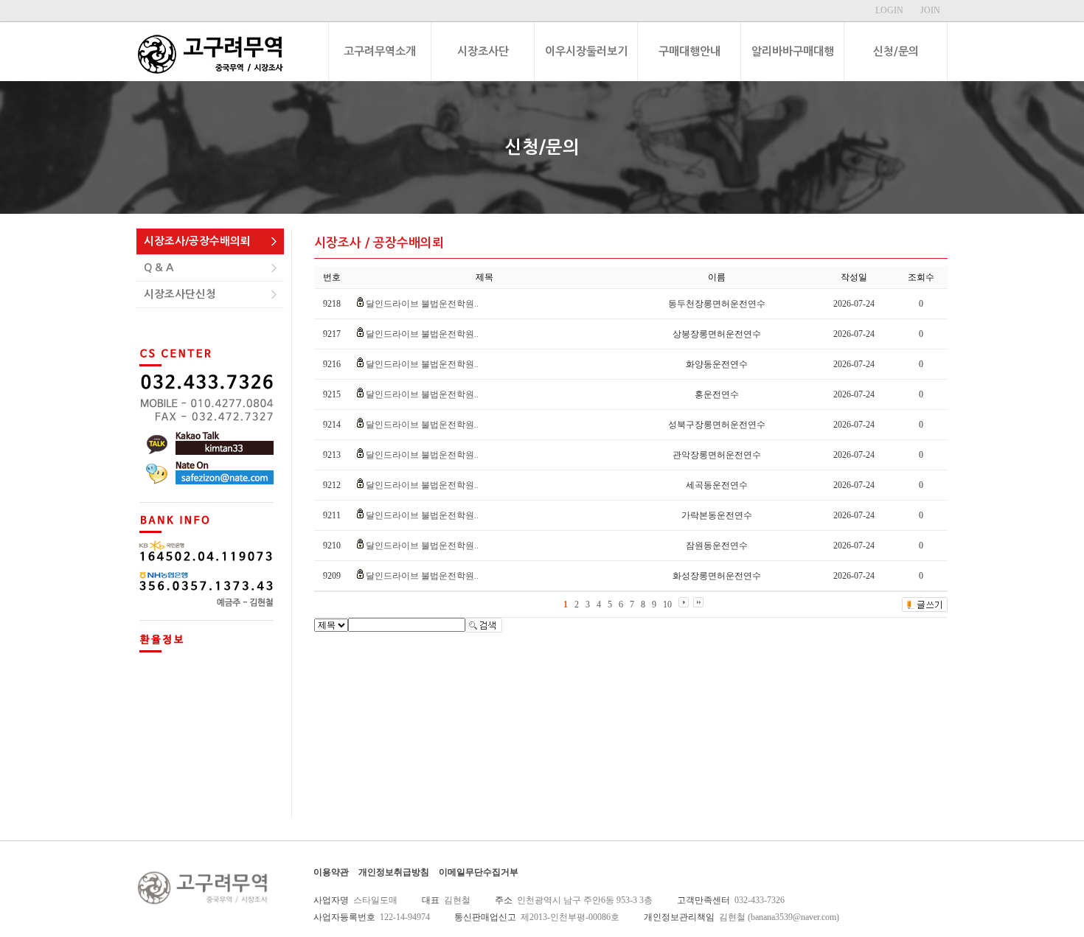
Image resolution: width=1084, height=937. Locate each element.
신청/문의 (896, 51)
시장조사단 (483, 51)
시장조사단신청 (180, 294)
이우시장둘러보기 (586, 51)
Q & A (158, 267)
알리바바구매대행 (792, 51)
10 (667, 604)
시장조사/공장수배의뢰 (197, 241)
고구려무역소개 (380, 51)
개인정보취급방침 (393, 872)
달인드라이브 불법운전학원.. (422, 304)
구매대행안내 (689, 51)
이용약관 (331, 872)
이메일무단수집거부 (478, 872)
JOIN (930, 10)
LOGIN (889, 10)
